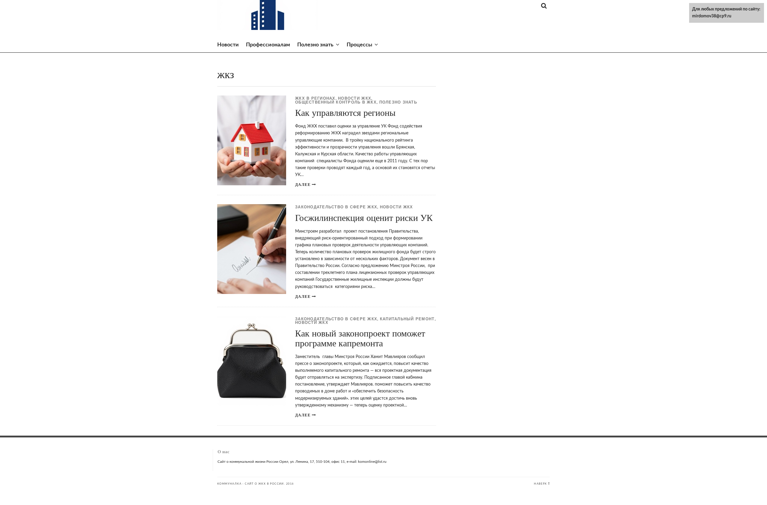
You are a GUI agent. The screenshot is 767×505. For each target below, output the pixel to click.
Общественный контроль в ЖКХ (336, 102)
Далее (303, 185)
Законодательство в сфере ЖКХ (336, 207)
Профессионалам (268, 45)
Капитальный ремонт (407, 319)
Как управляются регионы (345, 113)
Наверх (540, 483)
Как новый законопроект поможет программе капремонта (360, 338)
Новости (228, 45)
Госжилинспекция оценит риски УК (364, 218)
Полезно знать (315, 45)
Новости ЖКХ (354, 99)
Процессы (359, 45)
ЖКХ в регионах (315, 99)
